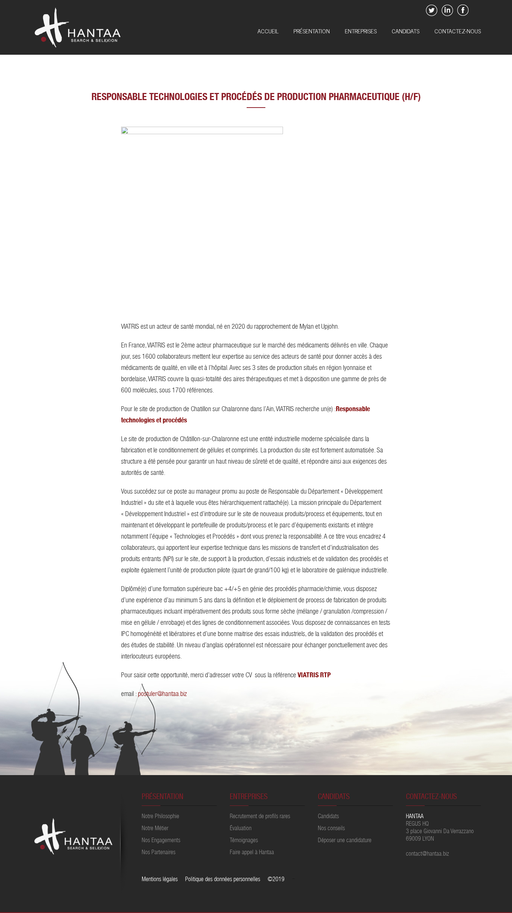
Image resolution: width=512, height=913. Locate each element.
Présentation (311, 31)
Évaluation (241, 829)
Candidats (405, 31)
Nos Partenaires (158, 853)
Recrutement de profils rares (260, 817)
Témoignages (244, 841)
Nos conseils (331, 829)
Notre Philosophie (160, 817)
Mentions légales (160, 880)
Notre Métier (155, 829)
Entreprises (361, 31)
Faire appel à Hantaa (252, 853)
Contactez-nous (457, 31)
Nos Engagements (161, 841)
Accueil (267, 31)
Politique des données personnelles (222, 880)
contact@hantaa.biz (427, 855)
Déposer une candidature (344, 841)
